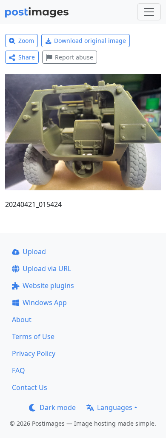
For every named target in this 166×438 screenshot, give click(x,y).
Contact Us (29, 387)
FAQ (18, 370)
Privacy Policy (33, 353)
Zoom (26, 41)
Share (26, 57)
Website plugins (48, 285)
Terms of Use (33, 336)
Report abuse (74, 57)
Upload (34, 251)
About (21, 319)
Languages (114, 407)
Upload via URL (47, 268)
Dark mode (58, 407)
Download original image (90, 41)
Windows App (45, 302)
